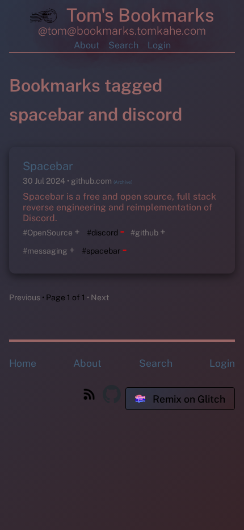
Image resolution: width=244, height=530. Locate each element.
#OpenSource (48, 232)
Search (123, 45)
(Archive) (122, 182)
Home (22, 363)
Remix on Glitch (187, 399)
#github (144, 232)
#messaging (45, 250)
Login (159, 45)
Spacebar (48, 166)
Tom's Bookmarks (138, 15)
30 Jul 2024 (45, 180)
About (86, 45)
